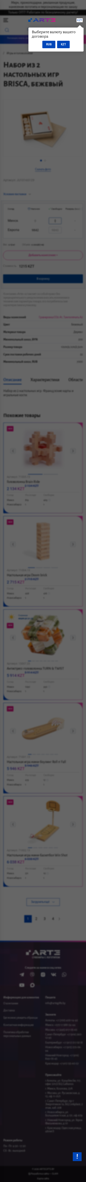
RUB (49, 44)
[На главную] (41, 20)
